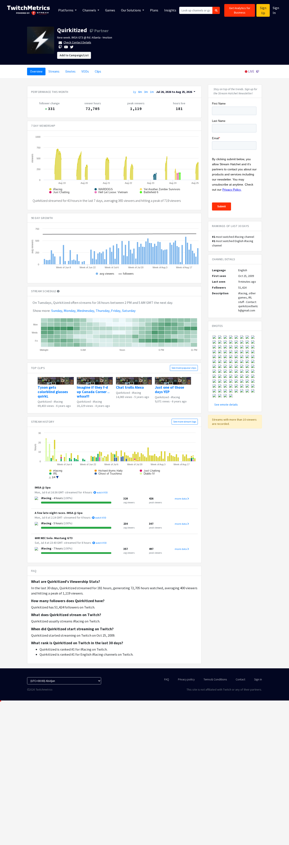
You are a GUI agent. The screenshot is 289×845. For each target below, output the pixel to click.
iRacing (58, 401)
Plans (154, 10)
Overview (36, 71)
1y (134, 92)
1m (152, 92)
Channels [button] (90, 10)
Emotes (70, 71)
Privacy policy (186, 679)
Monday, (70, 310)
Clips (98, 71)
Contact (240, 679)
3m (146, 92)
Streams (53, 71)
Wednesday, (86, 310)
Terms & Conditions (215, 679)
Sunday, (57, 310)
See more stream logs (184, 421)
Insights (170, 10)
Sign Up (263, 10)
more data (181, 498)
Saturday (129, 310)
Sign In (276, 10)
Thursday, (103, 310)
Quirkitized (72, 30)
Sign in (258, 679)
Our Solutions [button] (131, 10)
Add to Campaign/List (74, 55)
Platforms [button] (66, 10)
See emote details (226, 404)
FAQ (166, 679)
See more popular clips (184, 367)
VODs (85, 71)
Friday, (116, 310)
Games (110, 10)
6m (140, 92)
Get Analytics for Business (239, 10)
